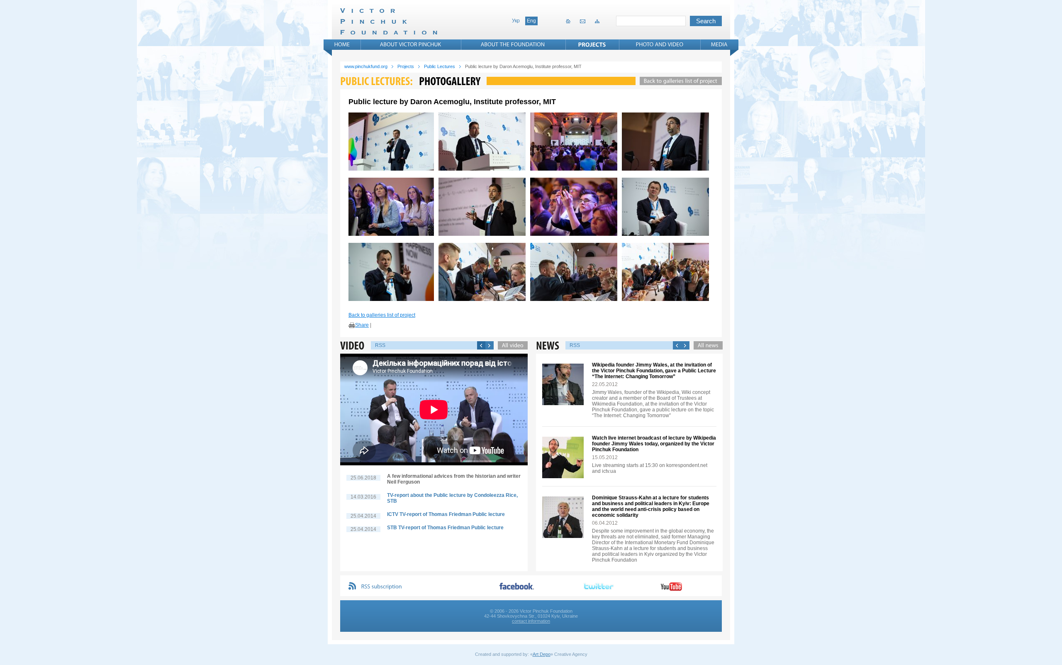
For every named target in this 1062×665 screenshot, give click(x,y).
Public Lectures (439, 66)
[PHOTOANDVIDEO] (660, 44)
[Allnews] (706, 345)
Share (362, 325)
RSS (380, 345)
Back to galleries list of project (381, 315)
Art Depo (541, 654)
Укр (516, 21)
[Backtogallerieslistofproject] (679, 81)
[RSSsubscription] (381, 586)
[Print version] (351, 325)
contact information (531, 621)
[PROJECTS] (592, 44)
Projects (405, 66)
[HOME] (342, 44)
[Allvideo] (511, 345)
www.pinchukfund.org (365, 66)
